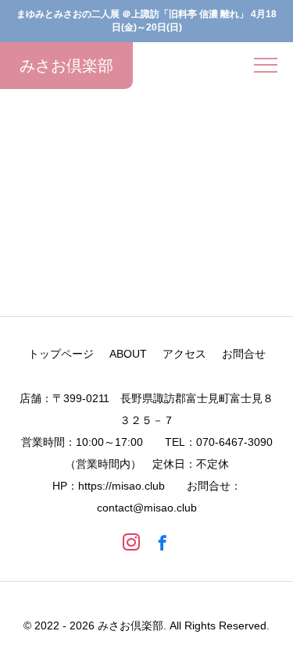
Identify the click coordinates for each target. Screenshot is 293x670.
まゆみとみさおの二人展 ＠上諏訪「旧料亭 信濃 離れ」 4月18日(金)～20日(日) (146, 21)
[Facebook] (162, 542)
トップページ (61, 353)
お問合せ (244, 353)
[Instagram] (131, 542)
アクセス (184, 353)
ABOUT (128, 353)
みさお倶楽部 (166, 239)
